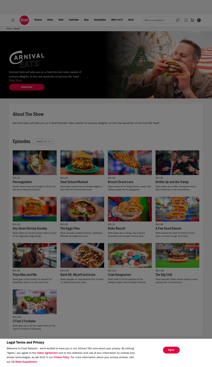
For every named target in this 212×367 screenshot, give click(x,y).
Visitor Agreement (47, 353)
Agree (171, 350)
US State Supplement (24, 362)
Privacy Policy (61, 357)
